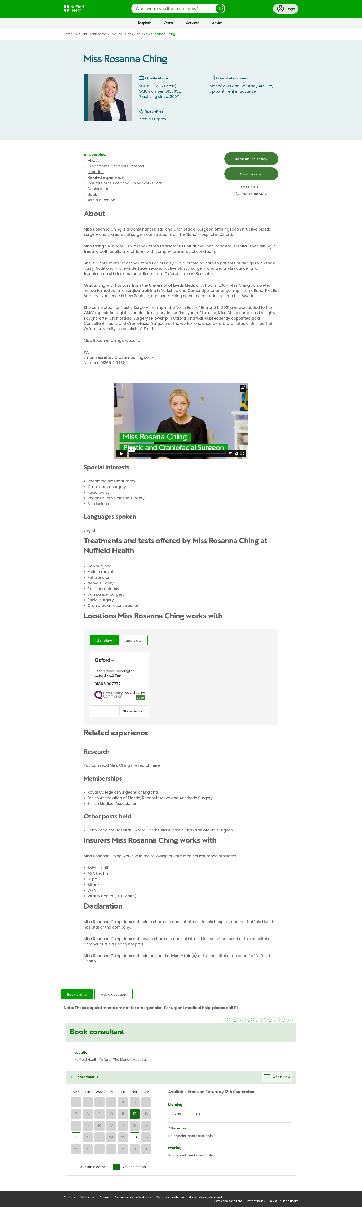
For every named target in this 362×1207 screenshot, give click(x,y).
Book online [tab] (77, 994)
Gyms (168, 23)
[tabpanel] (181, 685)
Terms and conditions (228, 1201)
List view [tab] (104, 640)
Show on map (134, 711)
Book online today (251, 159)
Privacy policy (256, 1201)
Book (92, 194)
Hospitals (144, 23)
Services (192, 23)
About (93, 160)
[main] (181, 610)
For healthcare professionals (133, 1197)
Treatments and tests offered (116, 166)
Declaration (98, 188)
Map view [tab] (133, 640)
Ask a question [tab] (113, 994)
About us (69, 1197)
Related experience (106, 177)
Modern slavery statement (205, 1197)
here (155, 765)
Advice (217, 23)
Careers (105, 1197)
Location (96, 171)
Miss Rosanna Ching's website (112, 340)
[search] (178, 8)
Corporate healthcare (170, 1197)
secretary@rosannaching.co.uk (125, 357)
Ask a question (101, 200)
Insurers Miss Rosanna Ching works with (125, 183)
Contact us (87, 1197)
